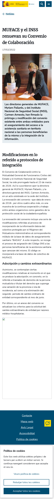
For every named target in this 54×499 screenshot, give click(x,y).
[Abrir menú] (49, 4)
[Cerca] (42, 4)
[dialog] (26, 471)
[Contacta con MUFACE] (47, 423)
